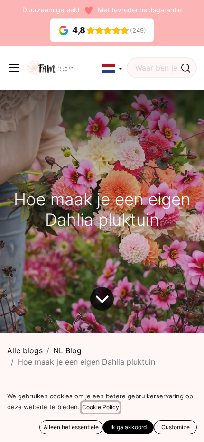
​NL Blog (67, 350)
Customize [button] (175, 427)
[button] (112, 69)
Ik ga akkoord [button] (129, 427)
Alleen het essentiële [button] (71, 427)
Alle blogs (25, 350)
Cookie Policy (100, 407)
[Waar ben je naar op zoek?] (186, 67)
